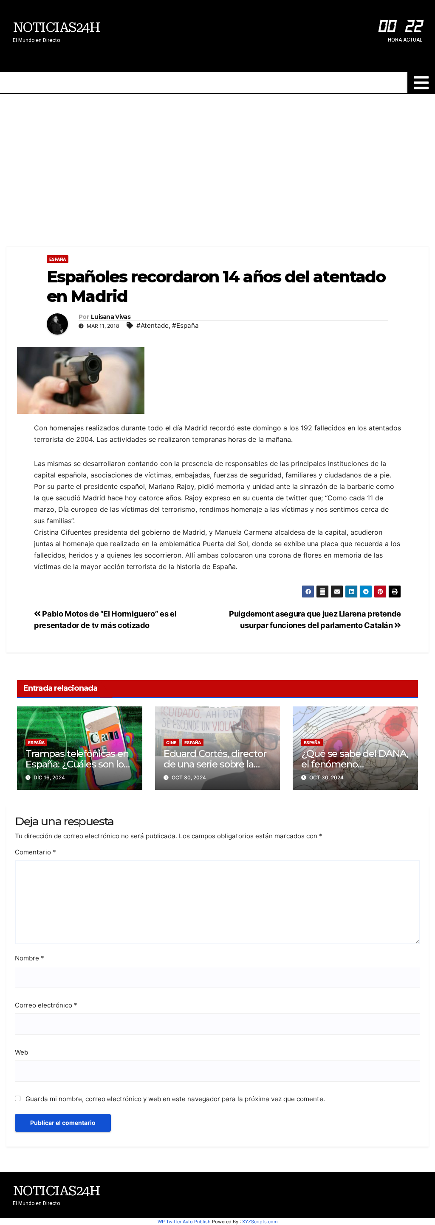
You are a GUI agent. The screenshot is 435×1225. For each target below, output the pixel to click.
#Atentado (152, 325)
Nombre (29, 958)
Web (21, 1052)
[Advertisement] (217, 157)
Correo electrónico (46, 1005)
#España (185, 325)
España (57, 259)
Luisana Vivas (110, 317)
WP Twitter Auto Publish (184, 1222)
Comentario (35, 852)
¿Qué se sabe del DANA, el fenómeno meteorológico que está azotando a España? (354, 769)
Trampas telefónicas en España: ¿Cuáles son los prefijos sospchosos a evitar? (77, 769)
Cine (171, 742)
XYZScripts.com (260, 1222)
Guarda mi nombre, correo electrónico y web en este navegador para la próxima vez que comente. (175, 1099)
